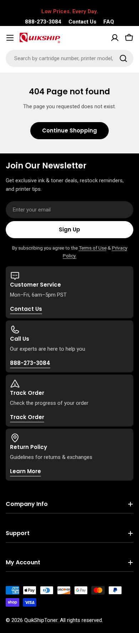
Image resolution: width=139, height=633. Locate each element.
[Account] (114, 37)
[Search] (123, 58)
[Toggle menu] (10, 37)
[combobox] (69, 58)
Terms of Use (93, 248)
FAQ (108, 22)
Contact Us (82, 22)
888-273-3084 (43, 22)
